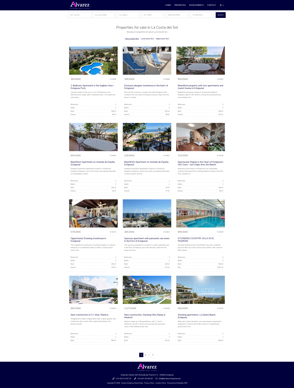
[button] (222, 5)
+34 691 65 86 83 (145, 378)
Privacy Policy (149, 383)
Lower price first (147, 38)
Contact (211, 5)
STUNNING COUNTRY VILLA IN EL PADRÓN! (196, 240)
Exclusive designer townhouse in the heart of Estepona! (146, 87)
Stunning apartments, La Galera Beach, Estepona (197, 316)
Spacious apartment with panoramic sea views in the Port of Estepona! (147, 240)
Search (221, 15)
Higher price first (162, 38)
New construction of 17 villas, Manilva (89, 314)
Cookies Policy (160, 383)
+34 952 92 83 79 (123, 378)
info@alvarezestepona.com (170, 378)
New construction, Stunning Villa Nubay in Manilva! (144, 316)
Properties (180, 5)
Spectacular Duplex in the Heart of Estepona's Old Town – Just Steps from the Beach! (200, 163)
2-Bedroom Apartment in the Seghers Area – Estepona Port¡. (92, 87)
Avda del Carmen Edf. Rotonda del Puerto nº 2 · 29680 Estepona (147, 375)
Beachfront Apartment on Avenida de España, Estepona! (93, 163)
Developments (196, 5)
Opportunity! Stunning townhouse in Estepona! (88, 240)
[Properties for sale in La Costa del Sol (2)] (149, 355)
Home (168, 5)
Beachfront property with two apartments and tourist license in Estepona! (200, 87)
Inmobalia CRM (181, 383)
